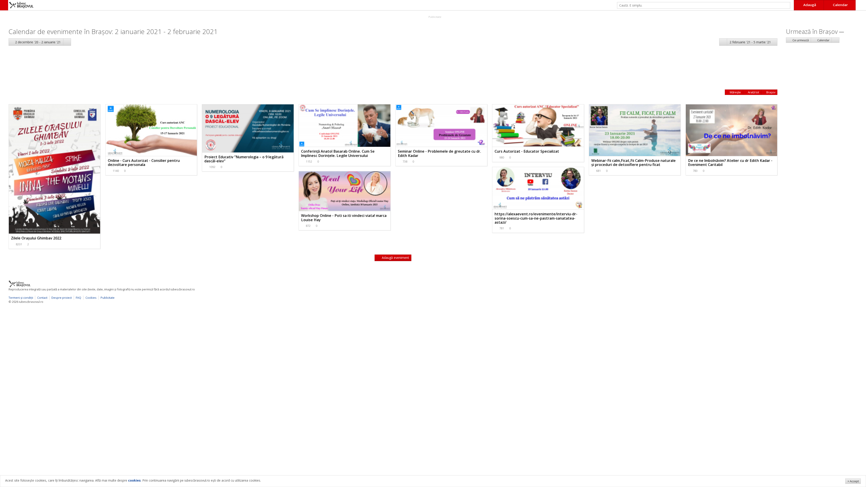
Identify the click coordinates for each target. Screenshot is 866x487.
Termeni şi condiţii (21, 298)
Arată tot (753, 92)
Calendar (823, 40)
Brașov (770, 92)
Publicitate (434, 16)
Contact (42, 298)
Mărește (735, 92)
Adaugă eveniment (395, 257)
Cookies (91, 298)
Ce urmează (800, 40)
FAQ (78, 298)
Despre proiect (61, 298)
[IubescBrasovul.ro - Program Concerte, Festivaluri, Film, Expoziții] (4, 5)
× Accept (853, 481)
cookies (134, 480)
